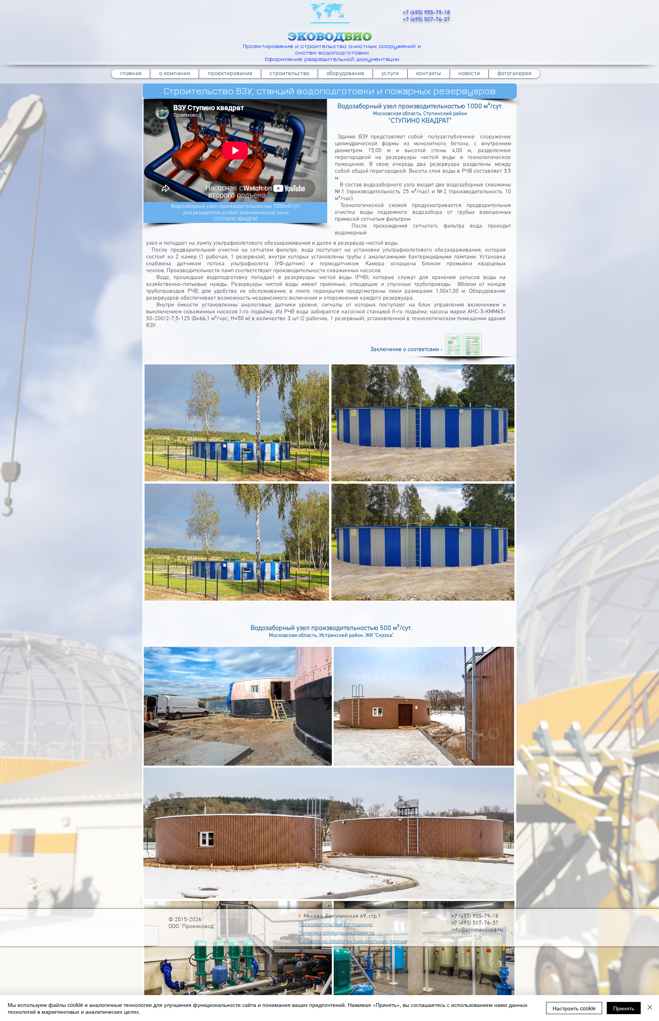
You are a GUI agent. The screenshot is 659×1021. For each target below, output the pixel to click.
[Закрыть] (649, 1008)
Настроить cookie (574, 1008)
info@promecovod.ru (477, 929)
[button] (289, 73)
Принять (623, 1008)
